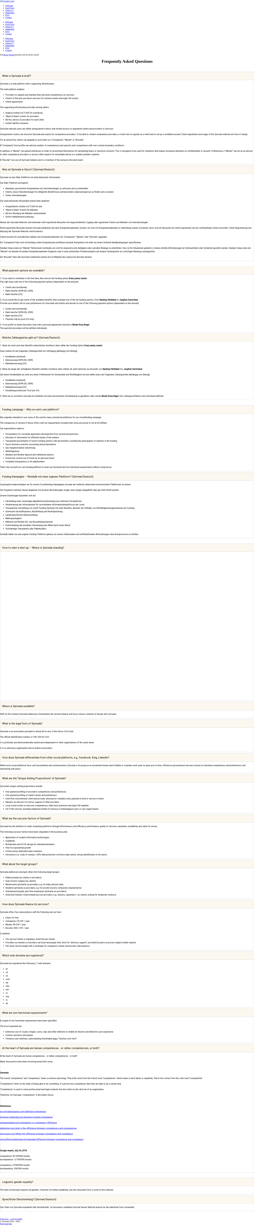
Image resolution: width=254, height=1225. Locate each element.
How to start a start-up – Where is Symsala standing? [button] (33, 547)
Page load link (6, 1224)
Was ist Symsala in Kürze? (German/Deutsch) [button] (28, 169)
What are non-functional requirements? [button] (24, 1012)
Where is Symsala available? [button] (18, 706)
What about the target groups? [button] (19, 864)
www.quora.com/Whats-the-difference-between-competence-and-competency (36, 1134)
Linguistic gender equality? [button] (17, 1182)
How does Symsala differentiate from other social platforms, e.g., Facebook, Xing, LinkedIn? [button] (55, 757)
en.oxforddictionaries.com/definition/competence (23, 1111)
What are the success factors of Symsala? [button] (26, 818)
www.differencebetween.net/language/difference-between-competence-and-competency (41, 1139)
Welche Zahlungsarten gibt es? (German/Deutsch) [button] (31, 337)
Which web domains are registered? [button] (23, 955)
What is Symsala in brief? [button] (16, 75)
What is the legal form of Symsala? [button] (22, 723)
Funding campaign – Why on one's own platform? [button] (30, 409)
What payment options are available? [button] (23, 270)
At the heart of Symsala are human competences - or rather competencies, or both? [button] (50, 1048)
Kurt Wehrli (9, 55)
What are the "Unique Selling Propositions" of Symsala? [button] (34, 778)
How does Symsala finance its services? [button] (25, 904)
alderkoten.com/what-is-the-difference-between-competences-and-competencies (38, 1128)
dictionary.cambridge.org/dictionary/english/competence (26, 1117)
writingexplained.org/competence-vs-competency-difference (28, 1122)
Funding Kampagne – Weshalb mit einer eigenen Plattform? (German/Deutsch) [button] (47, 476)
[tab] (127, 76)
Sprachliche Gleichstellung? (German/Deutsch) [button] (29, 1199)
